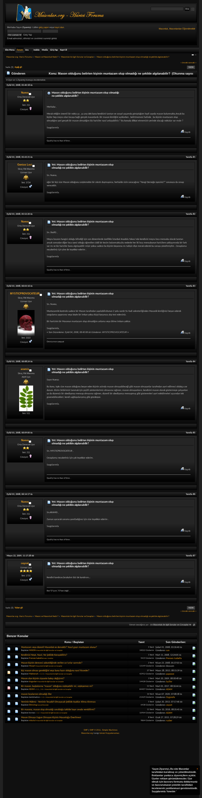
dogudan (33, 682)
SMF (86, 730)
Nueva (25, 92)
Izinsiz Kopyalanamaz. (109, 733)
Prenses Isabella (36, 658)
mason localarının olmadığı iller (36, 694)
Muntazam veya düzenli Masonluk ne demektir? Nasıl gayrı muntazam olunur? (59, 647)
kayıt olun (59, 27)
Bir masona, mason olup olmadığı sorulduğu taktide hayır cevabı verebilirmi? (58, 709)
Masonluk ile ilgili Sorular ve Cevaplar (49, 650)
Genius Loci (24, 164)
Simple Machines (109, 730)
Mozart (32, 666)
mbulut (32, 721)
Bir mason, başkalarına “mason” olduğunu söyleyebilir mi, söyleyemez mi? (57, 686)
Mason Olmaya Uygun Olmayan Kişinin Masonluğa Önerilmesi (51, 717)
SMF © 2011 (95, 730)
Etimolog (33, 705)
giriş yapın (44, 27)
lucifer (169, 682)
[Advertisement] (101, 766)
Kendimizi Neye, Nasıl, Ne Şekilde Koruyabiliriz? (44, 655)
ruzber (169, 721)
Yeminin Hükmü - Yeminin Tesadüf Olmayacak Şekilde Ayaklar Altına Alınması (58, 702)
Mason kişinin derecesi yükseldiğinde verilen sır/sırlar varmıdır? (51, 663)
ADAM (32, 689)
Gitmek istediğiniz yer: (139, 625)
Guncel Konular (43, 705)
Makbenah (33, 674)
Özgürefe (170, 697)
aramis (25, 369)
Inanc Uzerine (48, 658)
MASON (32, 650)
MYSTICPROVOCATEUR (24, 293)
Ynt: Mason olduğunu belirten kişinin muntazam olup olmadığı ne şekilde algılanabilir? (83, 166)
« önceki (184, 63)
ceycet (25, 563)
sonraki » (192, 63)
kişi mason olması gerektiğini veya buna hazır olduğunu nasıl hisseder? (55, 670)
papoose (170, 674)
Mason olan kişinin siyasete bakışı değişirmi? (43, 678)
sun (167, 650)
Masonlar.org (87, 733)
